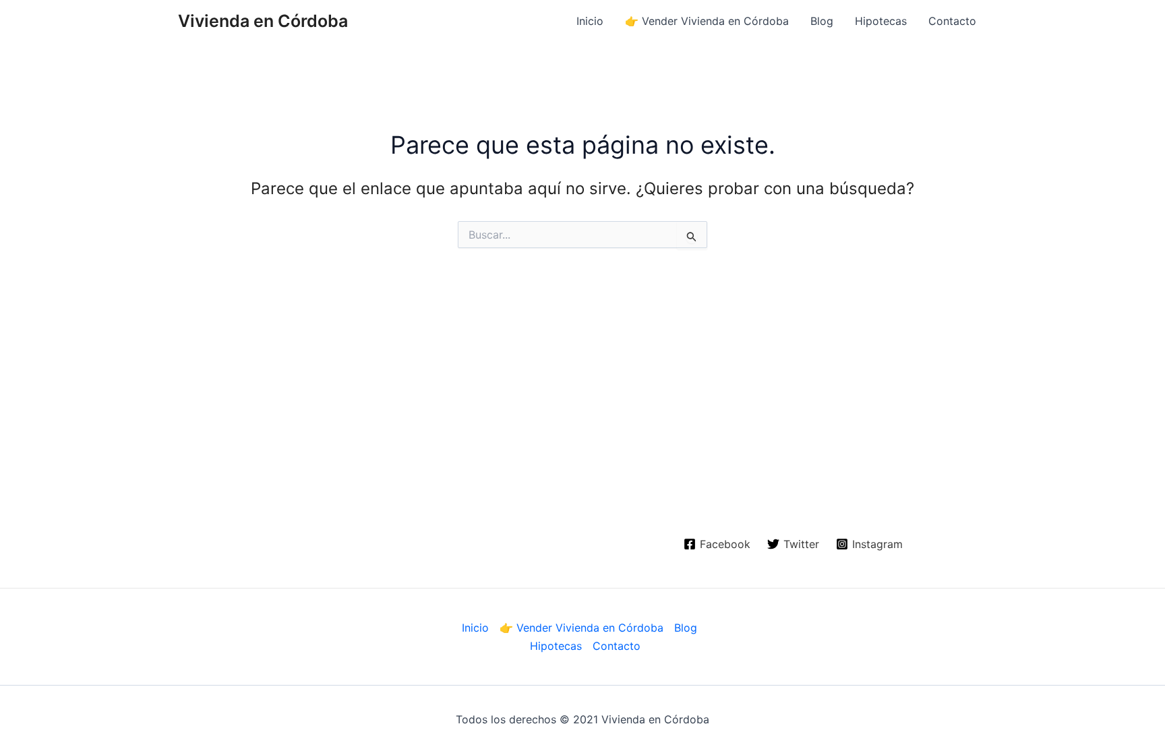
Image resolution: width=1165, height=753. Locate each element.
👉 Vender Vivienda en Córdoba (707, 21)
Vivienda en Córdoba (263, 21)
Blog (821, 21)
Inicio (589, 21)
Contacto (952, 21)
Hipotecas (881, 21)
